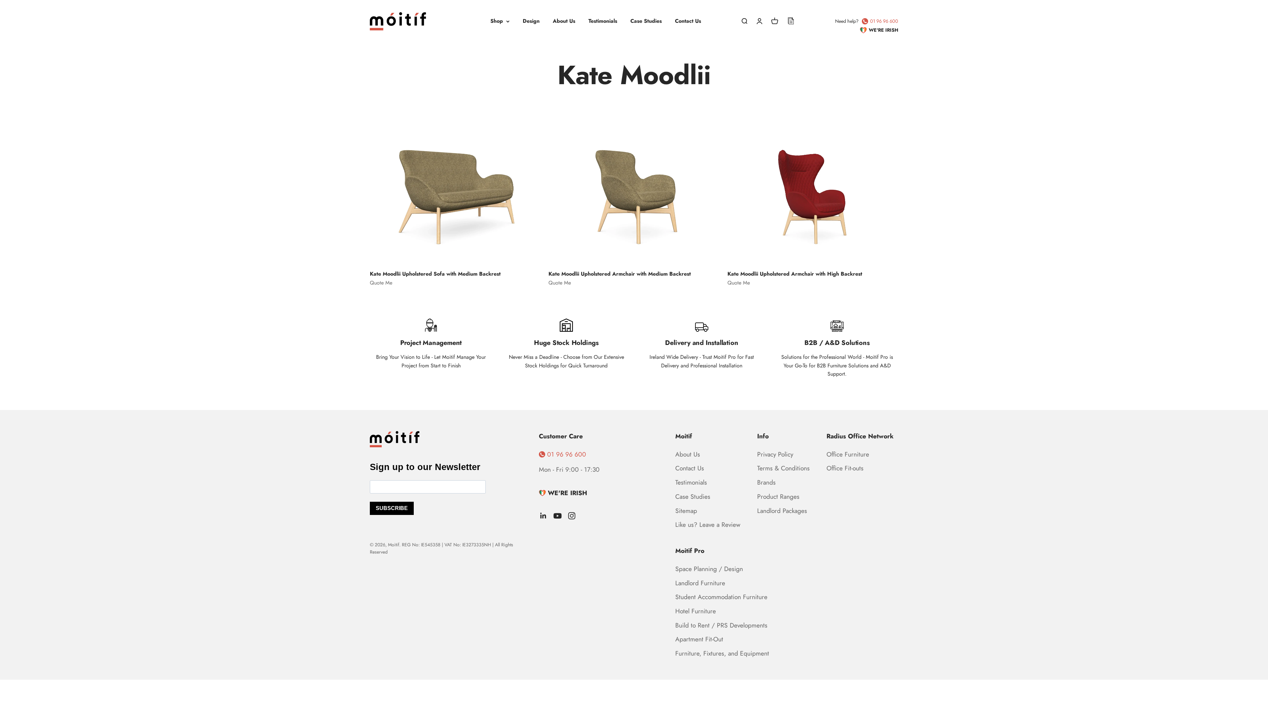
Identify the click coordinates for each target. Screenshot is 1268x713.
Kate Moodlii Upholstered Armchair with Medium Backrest (619, 274)
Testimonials (602, 21)
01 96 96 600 (884, 21)
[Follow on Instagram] (571, 515)
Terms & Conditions (783, 468)
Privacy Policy (775, 454)
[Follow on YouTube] (557, 515)
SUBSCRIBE (392, 508)
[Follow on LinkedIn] (543, 515)
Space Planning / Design (709, 568)
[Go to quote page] (790, 21)
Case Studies (646, 21)
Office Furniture (848, 454)
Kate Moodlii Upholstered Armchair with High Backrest (794, 274)
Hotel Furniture (695, 611)
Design (531, 21)
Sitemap (686, 510)
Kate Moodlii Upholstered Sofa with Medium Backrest (435, 274)
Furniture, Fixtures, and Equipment (722, 653)
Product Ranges (778, 496)
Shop (496, 21)
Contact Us (688, 21)
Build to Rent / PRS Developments (721, 625)
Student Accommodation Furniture (721, 596)
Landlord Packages (782, 510)
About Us (564, 21)
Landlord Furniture (700, 583)
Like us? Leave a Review (707, 524)
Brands (766, 482)
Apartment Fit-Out (699, 639)
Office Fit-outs (845, 468)
